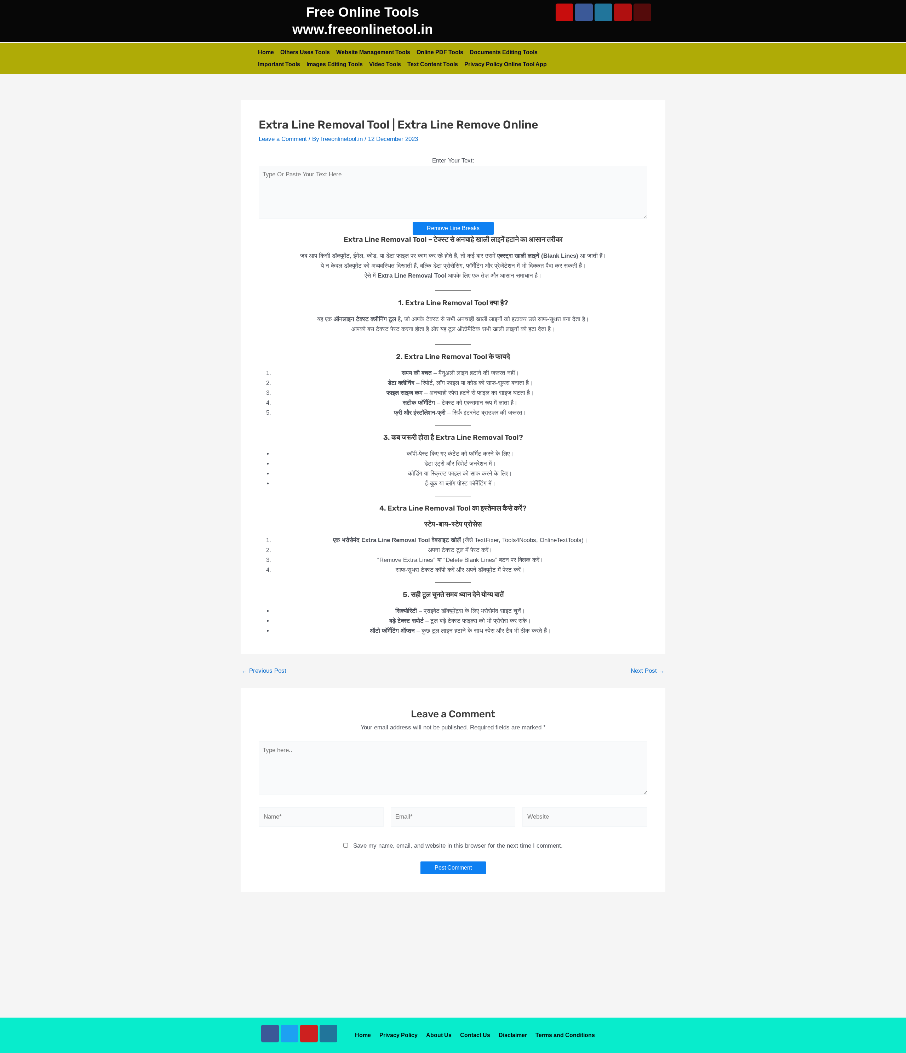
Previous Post (263, 671)
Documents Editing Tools (504, 52)
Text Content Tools (432, 64)
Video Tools (385, 64)
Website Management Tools (373, 52)
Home (266, 52)
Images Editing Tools (334, 64)
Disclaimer (513, 1035)
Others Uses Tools (305, 52)
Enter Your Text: (453, 160)
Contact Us (475, 1035)
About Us (439, 1035)
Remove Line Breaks (453, 228)
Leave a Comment (283, 139)
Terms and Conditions (565, 1035)
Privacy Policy (398, 1035)
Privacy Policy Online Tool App (505, 64)
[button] (868, 1037)
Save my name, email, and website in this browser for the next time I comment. (458, 845)
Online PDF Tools (440, 52)
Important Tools (279, 64)
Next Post (648, 671)
